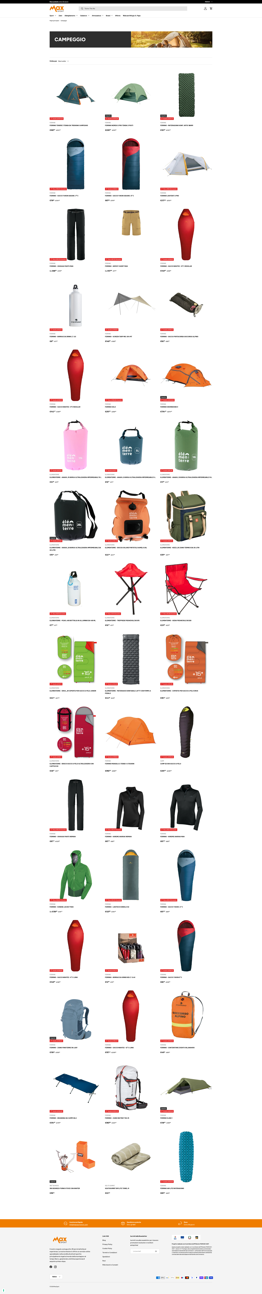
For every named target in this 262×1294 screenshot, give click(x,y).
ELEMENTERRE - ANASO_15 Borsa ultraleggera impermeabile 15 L (75, 477)
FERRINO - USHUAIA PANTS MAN (61, 266)
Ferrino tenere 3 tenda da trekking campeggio (69, 125)
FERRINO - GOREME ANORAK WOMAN (118, 836)
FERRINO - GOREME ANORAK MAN (172, 836)
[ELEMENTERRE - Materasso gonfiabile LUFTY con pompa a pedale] (131, 659)
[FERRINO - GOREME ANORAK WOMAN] (131, 805)
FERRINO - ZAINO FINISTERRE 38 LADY (63, 1048)
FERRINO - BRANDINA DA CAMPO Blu (63, 1118)
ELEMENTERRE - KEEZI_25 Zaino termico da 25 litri (179, 547)
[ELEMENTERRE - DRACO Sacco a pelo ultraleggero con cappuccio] (76, 732)
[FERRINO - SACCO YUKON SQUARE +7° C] (76, 164)
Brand (108, 16)
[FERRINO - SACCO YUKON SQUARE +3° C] (131, 164)
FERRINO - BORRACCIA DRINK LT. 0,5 (63, 336)
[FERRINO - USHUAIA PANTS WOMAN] (76, 805)
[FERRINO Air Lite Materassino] (186, 1157)
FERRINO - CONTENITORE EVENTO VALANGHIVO (177, 1048)
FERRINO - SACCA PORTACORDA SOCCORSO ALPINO (179, 336)
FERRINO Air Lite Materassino (172, 1188)
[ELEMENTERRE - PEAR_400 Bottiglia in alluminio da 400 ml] (76, 589)
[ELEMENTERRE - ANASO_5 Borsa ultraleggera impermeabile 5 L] (131, 446)
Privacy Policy (107, 1244)
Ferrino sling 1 (166, 1118)
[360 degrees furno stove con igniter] (76, 1157)
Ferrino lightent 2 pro (169, 196)
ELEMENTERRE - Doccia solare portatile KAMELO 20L (126, 547)
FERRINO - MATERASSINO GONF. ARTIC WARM (176, 125)
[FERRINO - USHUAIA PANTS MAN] (76, 234)
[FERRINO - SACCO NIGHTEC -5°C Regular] (76, 375)
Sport (52, 16)
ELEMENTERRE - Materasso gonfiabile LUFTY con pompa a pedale (128, 692)
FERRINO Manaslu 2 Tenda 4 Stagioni (119, 764)
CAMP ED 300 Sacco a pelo (170, 764)
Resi (104, 1261)
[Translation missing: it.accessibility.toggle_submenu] (55, 15)
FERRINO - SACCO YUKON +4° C (171, 907)
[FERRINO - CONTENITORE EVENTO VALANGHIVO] (186, 1016)
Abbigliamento (70, 16)
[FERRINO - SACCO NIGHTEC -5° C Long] (76, 946)
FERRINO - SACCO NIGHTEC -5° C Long (64, 977)
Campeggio (64, 20)
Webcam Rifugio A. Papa (131, 16)
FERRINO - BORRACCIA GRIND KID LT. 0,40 (120, 977)
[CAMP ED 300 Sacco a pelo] (186, 732)
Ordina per (53, 61)
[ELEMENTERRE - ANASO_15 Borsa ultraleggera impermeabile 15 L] (76, 446)
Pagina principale (54, 20)
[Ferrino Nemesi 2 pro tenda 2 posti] (131, 94)
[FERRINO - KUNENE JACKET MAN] (76, 875)
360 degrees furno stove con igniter (65, 1188)
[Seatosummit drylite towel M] (131, 1157)
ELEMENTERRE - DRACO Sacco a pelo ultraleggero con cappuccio (72, 765)
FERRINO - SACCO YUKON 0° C (171, 977)
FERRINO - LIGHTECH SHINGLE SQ (117, 907)
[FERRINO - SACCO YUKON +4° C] (186, 875)
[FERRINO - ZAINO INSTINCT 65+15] (131, 1086)
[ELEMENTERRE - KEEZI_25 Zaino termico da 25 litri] (186, 516)
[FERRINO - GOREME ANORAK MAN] (186, 805)
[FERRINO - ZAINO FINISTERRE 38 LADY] (76, 1016)
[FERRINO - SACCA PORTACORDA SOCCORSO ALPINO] (186, 305)
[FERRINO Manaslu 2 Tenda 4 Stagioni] (131, 732)
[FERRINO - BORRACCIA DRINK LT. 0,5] (76, 305)
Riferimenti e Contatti (110, 1265)
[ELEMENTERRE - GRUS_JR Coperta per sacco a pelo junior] (76, 659)
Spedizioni (106, 1257)
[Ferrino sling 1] (186, 1086)
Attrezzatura (96, 16)
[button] (211, 8)
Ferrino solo (110, 407)
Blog (104, 1240)
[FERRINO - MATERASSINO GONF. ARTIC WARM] (186, 94)
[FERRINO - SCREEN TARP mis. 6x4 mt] (131, 305)
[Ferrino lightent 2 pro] (186, 164)
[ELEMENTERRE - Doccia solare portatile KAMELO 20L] (131, 516)
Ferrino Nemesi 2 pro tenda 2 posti (119, 125)
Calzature (83, 16)
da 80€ (58, 2)
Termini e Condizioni (109, 1252)
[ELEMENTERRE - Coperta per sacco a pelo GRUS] (186, 659)
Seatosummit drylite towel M (117, 1188)
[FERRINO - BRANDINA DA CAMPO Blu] (76, 1086)
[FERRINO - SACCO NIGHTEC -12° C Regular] (186, 234)
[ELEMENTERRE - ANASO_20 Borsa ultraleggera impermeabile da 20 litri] (76, 516)
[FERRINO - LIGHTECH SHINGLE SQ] (131, 875)
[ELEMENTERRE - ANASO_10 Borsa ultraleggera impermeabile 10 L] (186, 446)
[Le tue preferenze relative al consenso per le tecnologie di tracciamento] (4, 1290)
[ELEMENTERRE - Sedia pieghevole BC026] (186, 589)
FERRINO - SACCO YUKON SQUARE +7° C (64, 196)
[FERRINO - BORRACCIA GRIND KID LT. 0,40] (131, 946)
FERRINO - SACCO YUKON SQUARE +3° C (119, 196)
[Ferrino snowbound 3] (186, 375)
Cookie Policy (107, 1248)
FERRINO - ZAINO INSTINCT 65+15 (117, 1118)
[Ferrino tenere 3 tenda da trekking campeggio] (76, 94)
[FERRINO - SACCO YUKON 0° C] (186, 946)
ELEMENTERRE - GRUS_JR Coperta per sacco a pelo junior (73, 691)
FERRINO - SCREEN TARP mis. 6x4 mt (118, 336)
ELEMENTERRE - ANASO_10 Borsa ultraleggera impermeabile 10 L (186, 477)
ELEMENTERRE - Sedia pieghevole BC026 (175, 620)
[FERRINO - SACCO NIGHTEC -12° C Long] (131, 1016)
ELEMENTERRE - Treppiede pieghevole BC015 (122, 620)
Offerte (117, 16)
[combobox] (133, 8)
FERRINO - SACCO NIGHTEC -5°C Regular (65, 407)
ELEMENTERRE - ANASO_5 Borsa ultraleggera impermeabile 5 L (130, 477)
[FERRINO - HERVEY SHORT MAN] (131, 234)
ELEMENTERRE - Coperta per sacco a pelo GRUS (179, 691)
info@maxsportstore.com (78, 1225)
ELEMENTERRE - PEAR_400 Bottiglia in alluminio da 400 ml (73, 620)
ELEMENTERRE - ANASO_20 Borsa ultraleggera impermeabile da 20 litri (75, 549)
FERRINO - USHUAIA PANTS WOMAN (63, 836)
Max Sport (56, 1286)
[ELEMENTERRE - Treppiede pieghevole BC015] (131, 589)
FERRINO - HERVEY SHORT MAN (116, 266)
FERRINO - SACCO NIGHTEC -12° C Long (119, 1048)
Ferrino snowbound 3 (169, 407)
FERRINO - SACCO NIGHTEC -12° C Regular (176, 266)
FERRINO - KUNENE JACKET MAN (61, 907)
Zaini (60, 16)
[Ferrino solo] (131, 375)
